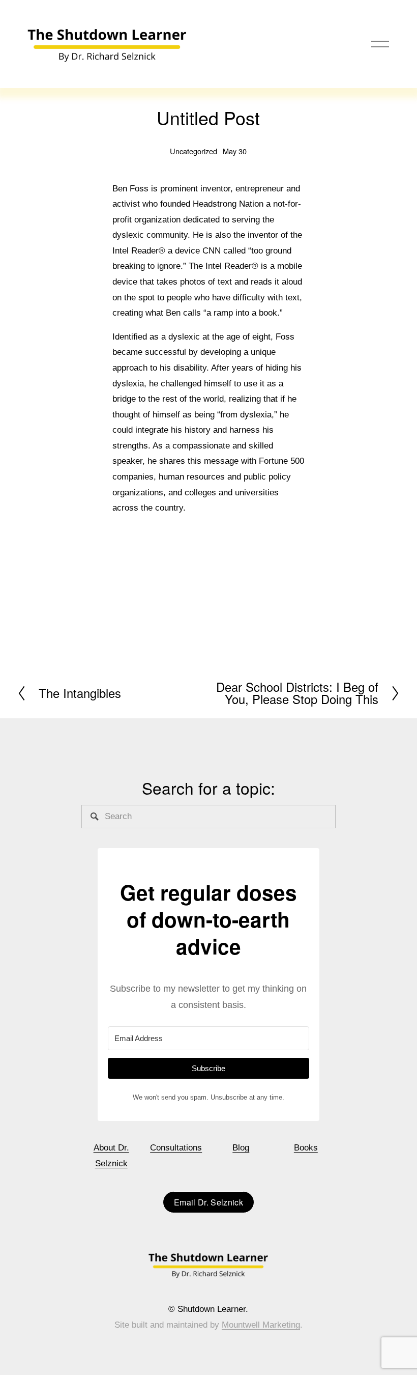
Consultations (176, 1148)
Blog (240, 1148)
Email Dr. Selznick (208, 1202)
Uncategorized (193, 151)
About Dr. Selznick (111, 1155)
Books (306, 1148)
